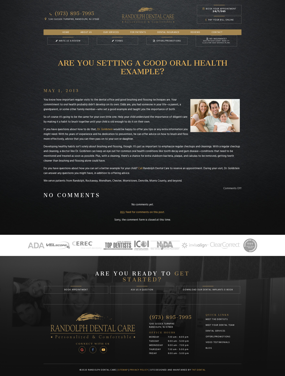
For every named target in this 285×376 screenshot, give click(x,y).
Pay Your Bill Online (220, 20)
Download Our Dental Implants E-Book (208, 290)
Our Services (111, 32)
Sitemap (123, 370)
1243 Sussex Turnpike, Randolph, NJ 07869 (73, 19)
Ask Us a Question (142, 290)
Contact (217, 32)
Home (66, 32)
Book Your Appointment (220, 10)
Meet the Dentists (217, 319)
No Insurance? (216, 40)
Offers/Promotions (168, 41)
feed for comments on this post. (142, 212)
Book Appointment (76, 290)
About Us (86, 32)
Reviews (195, 32)
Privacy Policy (139, 370)
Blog (209, 348)
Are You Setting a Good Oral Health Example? (142, 65)
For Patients (138, 32)
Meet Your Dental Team (220, 325)
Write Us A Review (69, 41)
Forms (119, 41)
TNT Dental (199, 370)
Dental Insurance (168, 32)
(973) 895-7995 (73, 12)
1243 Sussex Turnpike (162, 325)
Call (140, 168)
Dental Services (215, 331)
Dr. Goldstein (105, 129)
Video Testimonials (218, 342)
